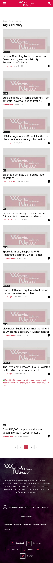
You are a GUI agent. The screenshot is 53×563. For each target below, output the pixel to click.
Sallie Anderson (9, 258)
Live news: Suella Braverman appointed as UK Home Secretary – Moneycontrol (26, 330)
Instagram (37, 543)
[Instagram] (29, 543)
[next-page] (36, 447)
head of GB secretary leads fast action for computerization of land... (25, 292)
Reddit (30, 549)
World (5, 93)
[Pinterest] (7, 549)
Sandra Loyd (7, 66)
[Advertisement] (26, 14)
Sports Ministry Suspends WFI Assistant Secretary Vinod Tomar (22, 253)
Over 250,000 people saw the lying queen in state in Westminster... (23, 431)
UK (4, 209)
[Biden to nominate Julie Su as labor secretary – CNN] (26, 160)
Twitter (30, 556)
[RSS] (38, 549)
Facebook (20, 543)
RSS (44, 549)
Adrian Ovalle (8, 104)
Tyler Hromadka (9, 181)
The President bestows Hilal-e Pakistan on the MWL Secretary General (26, 368)
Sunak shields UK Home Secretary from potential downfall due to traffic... (26, 99)
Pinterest (15, 549)
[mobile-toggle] (4, 3)
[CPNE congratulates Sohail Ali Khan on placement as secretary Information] (26, 121)
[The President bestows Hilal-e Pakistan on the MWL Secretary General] (26, 352)
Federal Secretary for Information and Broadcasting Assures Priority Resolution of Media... (25, 59)
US (4, 170)
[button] (49, 3)
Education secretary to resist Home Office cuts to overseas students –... (24, 215)
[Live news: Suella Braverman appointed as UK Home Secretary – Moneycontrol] (26, 313)
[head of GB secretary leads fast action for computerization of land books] (26, 275)
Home (5, 21)
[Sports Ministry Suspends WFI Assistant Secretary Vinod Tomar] (26, 237)
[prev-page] (15, 447)
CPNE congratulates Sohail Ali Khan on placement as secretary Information (26, 138)
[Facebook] (12, 543)
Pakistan (6, 52)
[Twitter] (22, 556)
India (5, 247)
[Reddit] (24, 549)
